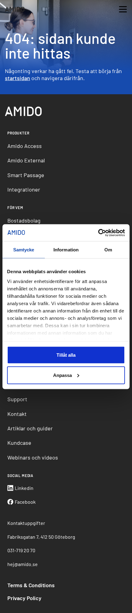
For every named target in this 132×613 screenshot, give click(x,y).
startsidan (17, 78)
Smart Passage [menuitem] (25, 175)
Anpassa (62, 375)
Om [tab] (108, 249)
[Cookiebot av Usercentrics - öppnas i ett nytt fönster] (98, 233)
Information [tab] (66, 249)
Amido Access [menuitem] (24, 145)
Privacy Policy (24, 598)
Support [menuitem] (17, 399)
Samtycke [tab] (23, 249)
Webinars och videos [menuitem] (32, 457)
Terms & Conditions (31, 585)
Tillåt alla (66, 355)
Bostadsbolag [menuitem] (24, 220)
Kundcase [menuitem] (19, 442)
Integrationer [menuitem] (23, 189)
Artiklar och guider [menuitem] (30, 428)
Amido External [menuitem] (26, 160)
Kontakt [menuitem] (17, 413)
